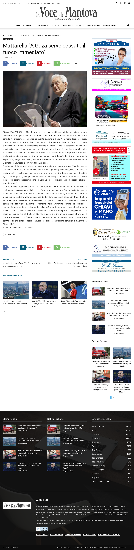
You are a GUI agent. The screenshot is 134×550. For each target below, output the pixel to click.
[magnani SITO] (111, 90)
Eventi (54, 25)
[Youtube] (129, 3)
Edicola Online (109, 25)
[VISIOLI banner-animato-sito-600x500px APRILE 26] (111, 219)
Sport (79, 25)
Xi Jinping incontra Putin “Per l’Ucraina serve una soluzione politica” (21, 264)
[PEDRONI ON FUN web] (111, 142)
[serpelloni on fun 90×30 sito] (111, 240)
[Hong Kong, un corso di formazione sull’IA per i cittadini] (16, 290)
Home (26, 3)
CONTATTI (42, 534)
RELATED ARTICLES (12, 275)
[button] (128, 25)
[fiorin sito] (111, 271)
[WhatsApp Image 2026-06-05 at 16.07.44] (111, 126)
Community (56, 3)
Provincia (41, 25)
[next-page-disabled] (8, 311)
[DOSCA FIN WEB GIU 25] (111, 74)
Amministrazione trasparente (115, 547)
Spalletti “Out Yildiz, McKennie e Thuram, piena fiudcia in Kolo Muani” (43, 303)
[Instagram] (120, 3)
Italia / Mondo (93, 25)
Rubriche (67, 25)
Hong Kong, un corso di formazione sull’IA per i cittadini (122, 363)
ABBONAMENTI (73, 534)
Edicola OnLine (36, 3)
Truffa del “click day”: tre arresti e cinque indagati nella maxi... (101, 387)
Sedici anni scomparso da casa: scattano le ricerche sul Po (101, 363)
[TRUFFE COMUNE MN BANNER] (111, 183)
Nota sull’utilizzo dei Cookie (91, 547)
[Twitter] (125, 3)
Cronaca (27, 25)
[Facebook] (116, 3)
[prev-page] (4, 311)
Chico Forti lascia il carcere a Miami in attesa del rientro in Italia (67, 264)
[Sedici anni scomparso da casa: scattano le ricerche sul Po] (98, 291)
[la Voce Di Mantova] (67, 14)
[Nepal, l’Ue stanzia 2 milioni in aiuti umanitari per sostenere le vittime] (74, 290)
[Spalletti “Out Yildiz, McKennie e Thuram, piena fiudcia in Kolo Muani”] (45, 290)
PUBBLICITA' (89, 534)
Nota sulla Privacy (63, 547)
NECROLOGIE (56, 534)
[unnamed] (111, 256)
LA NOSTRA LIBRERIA (109, 534)
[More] (76, 63)
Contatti (47, 3)
